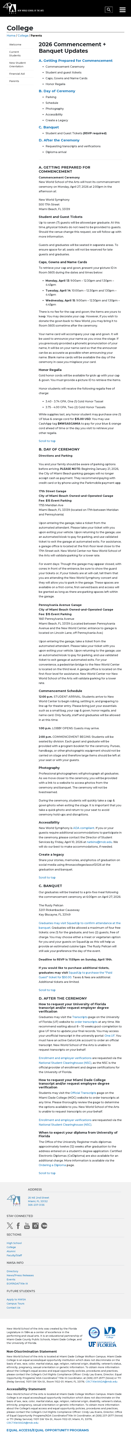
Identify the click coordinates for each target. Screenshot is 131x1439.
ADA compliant (83, 828)
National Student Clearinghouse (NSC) (65, 1062)
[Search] (109, 10)
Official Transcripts (83, 1093)
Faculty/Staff (14, 1255)
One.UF (110, 1035)
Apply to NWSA (16, 1299)
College (23, 35)
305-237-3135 (36, 1204)
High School (14, 1243)
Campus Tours (15, 1303)
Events (11, 1279)
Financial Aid (17, 73)
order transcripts (86, 1021)
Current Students (15, 53)
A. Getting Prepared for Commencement (76, 61)
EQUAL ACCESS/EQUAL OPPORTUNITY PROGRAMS (48, 1430)
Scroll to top (47, 441)
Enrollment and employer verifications (65, 1058)
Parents (14, 81)
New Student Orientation (17, 64)
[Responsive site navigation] (123, 8)
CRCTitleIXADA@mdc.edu (101, 1381)
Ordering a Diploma (52, 1165)
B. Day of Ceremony (57, 91)
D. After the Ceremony (59, 140)
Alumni (11, 1251)
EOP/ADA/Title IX (17, 1283)
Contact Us (13, 1307)
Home (11, 35)
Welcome (15, 44)
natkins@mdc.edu (99, 842)
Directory (12, 1271)
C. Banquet (49, 127)
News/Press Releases (20, 1275)
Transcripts (80, 1017)
